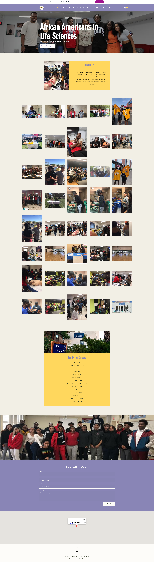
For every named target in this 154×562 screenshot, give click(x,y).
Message (42, 490)
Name (41, 471)
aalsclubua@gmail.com (77, 548)
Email (41, 477)
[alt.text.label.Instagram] (124, 8)
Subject (42, 483)
